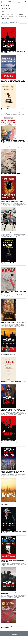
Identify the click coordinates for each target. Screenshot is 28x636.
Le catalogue (5, 22)
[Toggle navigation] (19, 2)
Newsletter (14, 634)
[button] (25, 2)
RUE (7, 2)
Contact (23, 633)
